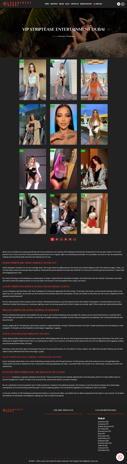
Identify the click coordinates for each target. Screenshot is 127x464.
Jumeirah (101, 448)
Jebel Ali (101, 445)
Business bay (103, 431)
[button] (120, 457)
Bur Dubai (102, 429)
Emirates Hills (103, 443)
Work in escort (86, 4)
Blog (67, 4)
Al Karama (102, 424)
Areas (61, 4)
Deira (100, 434)
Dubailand (102, 441)
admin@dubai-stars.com (89, 461)
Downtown (102, 436)
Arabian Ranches (104, 426)
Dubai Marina (103, 438)
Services (54, 4)
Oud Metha (102, 450)
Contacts (75, 4)
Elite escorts (7, 377)
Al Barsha (101, 422)
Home (47, 4)
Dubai (101, 418)
